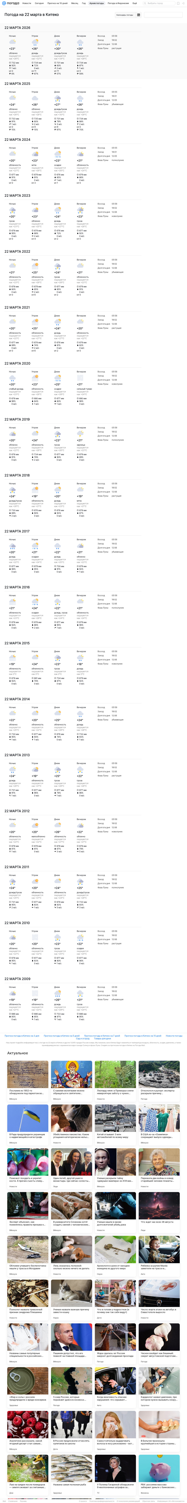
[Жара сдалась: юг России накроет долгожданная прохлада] (115, 1343)
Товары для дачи (102, 1038)
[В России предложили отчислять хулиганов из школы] (71, 1431)
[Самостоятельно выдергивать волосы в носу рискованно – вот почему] (115, 1431)
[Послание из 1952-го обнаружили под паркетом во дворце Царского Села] (27, 1081)
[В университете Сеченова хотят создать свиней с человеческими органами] (71, 1212)
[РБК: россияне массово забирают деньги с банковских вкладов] (159, 1475)
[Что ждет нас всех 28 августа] (159, 1212)
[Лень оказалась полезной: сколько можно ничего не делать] (71, 1256)
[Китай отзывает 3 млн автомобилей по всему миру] (115, 1125)
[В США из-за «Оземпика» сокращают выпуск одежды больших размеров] (159, 1125)
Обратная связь (148, 1501)
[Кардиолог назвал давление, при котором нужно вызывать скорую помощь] (159, 1387)
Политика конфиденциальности (101, 1501)
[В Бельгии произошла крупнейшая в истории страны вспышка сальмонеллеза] (159, 1431)
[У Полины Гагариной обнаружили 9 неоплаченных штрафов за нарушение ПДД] (115, 1475)
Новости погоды (174, 1035)
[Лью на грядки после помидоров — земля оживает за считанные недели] (27, 1475)
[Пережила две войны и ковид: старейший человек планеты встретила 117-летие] (159, 1168)
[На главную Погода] (12, 3)
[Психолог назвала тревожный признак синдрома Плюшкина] (27, 1300)
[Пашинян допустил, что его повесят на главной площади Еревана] (71, 1343)
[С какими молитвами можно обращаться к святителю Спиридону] (71, 1081)
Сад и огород (82, 1038)
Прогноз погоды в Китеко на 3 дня (22, 1035)
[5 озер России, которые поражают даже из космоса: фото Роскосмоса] (71, 1387)
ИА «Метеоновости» (177, 1501)
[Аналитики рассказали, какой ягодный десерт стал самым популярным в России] (27, 1431)
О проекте (83, 1501)
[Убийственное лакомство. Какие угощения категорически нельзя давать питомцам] (71, 1125)
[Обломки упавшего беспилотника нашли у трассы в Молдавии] (27, 1256)
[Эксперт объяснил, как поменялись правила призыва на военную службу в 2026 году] (27, 1212)
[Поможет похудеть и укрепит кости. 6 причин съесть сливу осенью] (27, 1168)
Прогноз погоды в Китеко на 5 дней (62, 1035)
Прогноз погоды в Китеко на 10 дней (143, 1035)
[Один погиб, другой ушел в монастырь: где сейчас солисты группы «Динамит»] (71, 1168)
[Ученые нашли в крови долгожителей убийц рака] (115, 1212)
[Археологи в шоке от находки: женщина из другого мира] (115, 1256)
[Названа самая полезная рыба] (71, 1475)
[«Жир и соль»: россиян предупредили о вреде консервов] (27, 1387)
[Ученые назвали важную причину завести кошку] (71, 1300)
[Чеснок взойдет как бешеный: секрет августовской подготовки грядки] (159, 1343)
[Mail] (4, 3)
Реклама (23, 1501)
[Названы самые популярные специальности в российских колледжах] (27, 1343)
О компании (13, 1501)
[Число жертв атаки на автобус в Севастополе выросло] (159, 1300)
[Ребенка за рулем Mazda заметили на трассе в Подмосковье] (159, 1256)
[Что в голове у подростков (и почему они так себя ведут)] (115, 1300)
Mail (4, 1501)
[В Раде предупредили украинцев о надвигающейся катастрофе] (27, 1125)
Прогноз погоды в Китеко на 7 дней (102, 1035)
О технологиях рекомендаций (128, 1501)
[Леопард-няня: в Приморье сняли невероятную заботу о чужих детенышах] (115, 1081)
